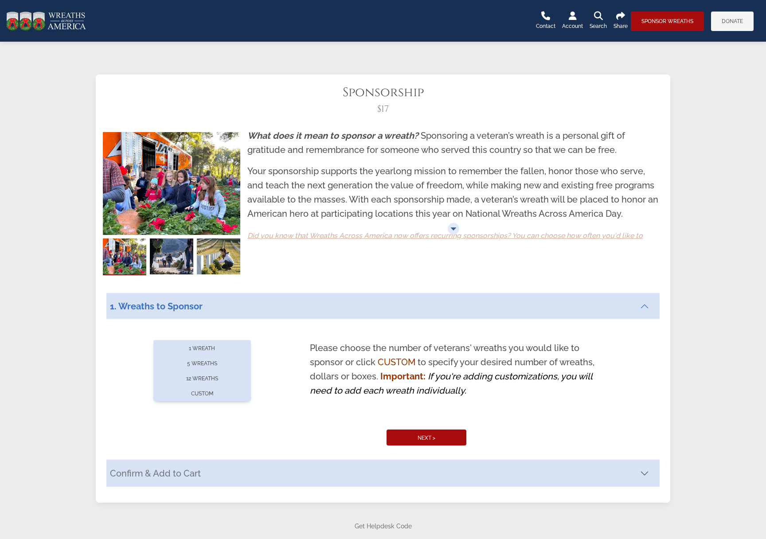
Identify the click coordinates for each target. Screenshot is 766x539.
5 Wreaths (202, 363)
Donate (732, 21)
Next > (426, 438)
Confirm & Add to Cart (155, 473)
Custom (202, 394)
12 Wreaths (202, 378)
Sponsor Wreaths (667, 21)
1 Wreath (202, 348)
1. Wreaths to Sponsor (156, 306)
